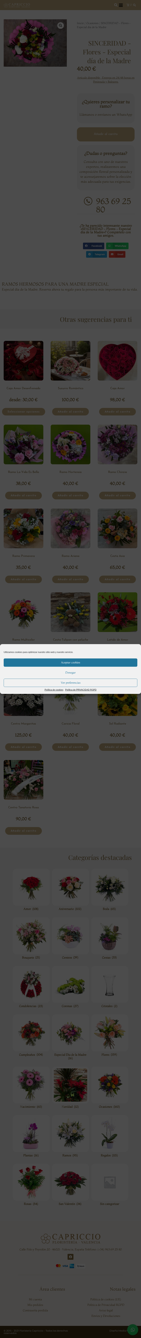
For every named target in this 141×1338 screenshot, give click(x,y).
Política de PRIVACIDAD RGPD (81, 690)
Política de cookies (54, 690)
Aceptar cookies (70, 662)
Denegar (70, 672)
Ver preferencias (70, 682)
